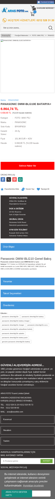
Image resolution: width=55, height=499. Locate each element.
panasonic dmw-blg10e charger (13, 325)
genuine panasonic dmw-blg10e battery (16, 342)
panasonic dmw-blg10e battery (33, 316)
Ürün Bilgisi (8, 246)
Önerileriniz (8, 305)
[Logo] (15, 10)
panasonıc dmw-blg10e (10, 316)
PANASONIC (20, 122)
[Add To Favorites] (10, 189)
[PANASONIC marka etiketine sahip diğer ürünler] (10, 154)
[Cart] (32, 14)
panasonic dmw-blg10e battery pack (15, 337)
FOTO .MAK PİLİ (22, 118)
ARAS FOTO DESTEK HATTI (16, 493)
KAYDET (46, 461)
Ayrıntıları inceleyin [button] (33, 485)
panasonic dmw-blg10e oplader (13, 333)
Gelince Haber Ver (27, 166)
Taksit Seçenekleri (12, 293)
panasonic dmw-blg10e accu (38, 325)
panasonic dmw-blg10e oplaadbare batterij (17, 329)
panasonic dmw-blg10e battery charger (15, 321)
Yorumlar (7, 281)
